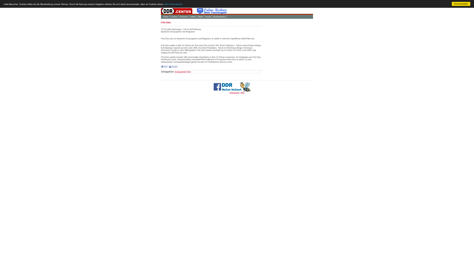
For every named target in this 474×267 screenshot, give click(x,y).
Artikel (193, 17)
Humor (208, 17)
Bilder (200, 17)
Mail (242, 93)
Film (189, 72)
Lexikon (174, 17)
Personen (184, 17)
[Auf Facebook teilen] (164, 66)
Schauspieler (180, 72)
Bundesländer (219, 17)
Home (165, 17)
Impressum (234, 93)
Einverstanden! (461, 4)
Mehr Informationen (173, 4)
